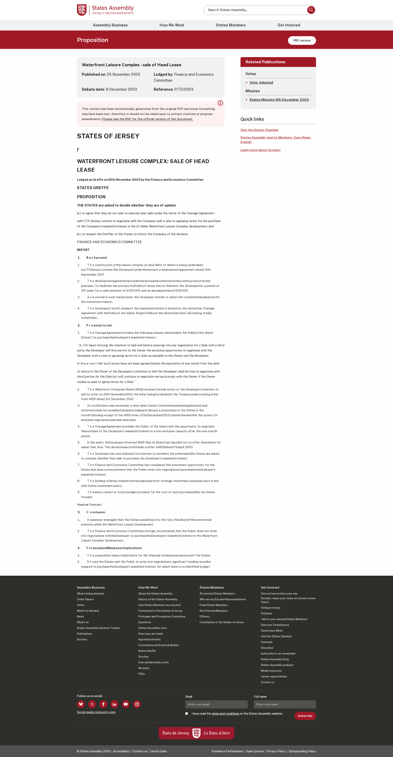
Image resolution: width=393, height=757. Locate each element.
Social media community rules (96, 712)
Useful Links (158, 751)
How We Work (171, 25)
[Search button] (311, 10)
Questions (144, 622)
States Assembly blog (275, 659)
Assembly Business (110, 25)
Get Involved (289, 25)
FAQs (141, 673)
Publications (84, 633)
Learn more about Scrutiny (261, 150)
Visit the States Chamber (260, 130)
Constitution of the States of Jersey (160, 610)
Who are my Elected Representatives (223, 599)
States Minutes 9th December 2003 (279, 100)
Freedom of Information (227, 751)
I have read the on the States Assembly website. (237, 713)
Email (188, 696)
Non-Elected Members (214, 610)
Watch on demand (88, 610)
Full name (260, 696)
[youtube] (126, 704)
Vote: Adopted (261, 82)
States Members (231, 25)
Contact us (267, 682)
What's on (83, 622)
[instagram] (137, 704)
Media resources (271, 670)
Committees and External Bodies (158, 645)
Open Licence (255, 751)
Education (267, 647)
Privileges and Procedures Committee (161, 616)
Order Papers (85, 599)
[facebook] (103, 704)
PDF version (302, 40)
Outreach (266, 642)
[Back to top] (383, 743)
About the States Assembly (155, 593)
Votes (80, 605)
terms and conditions (225, 713)
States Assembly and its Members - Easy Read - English (276, 140)
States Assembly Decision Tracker (98, 628)
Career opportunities (274, 676)
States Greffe (147, 650)
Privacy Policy (276, 751)
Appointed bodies (149, 639)
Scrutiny (82, 639)
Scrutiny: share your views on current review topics (288, 600)
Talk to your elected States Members (284, 619)
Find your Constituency (275, 624)
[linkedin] (114, 704)
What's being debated (90, 593)
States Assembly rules (152, 628)
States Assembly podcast (277, 665)
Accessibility (121, 751)
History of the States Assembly (157, 599)
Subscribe (305, 716)
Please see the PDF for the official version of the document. (147, 119)
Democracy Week (272, 630)
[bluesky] (81, 704)
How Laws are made (150, 633)
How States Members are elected (159, 605)
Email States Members (214, 605)
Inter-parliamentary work (153, 662)
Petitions (266, 613)
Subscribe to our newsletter (278, 653)
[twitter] (92, 704)
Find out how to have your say (279, 593)
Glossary (144, 668)
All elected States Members (217, 593)
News (80, 616)
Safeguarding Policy (302, 751)
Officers (205, 616)
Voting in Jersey (270, 607)
